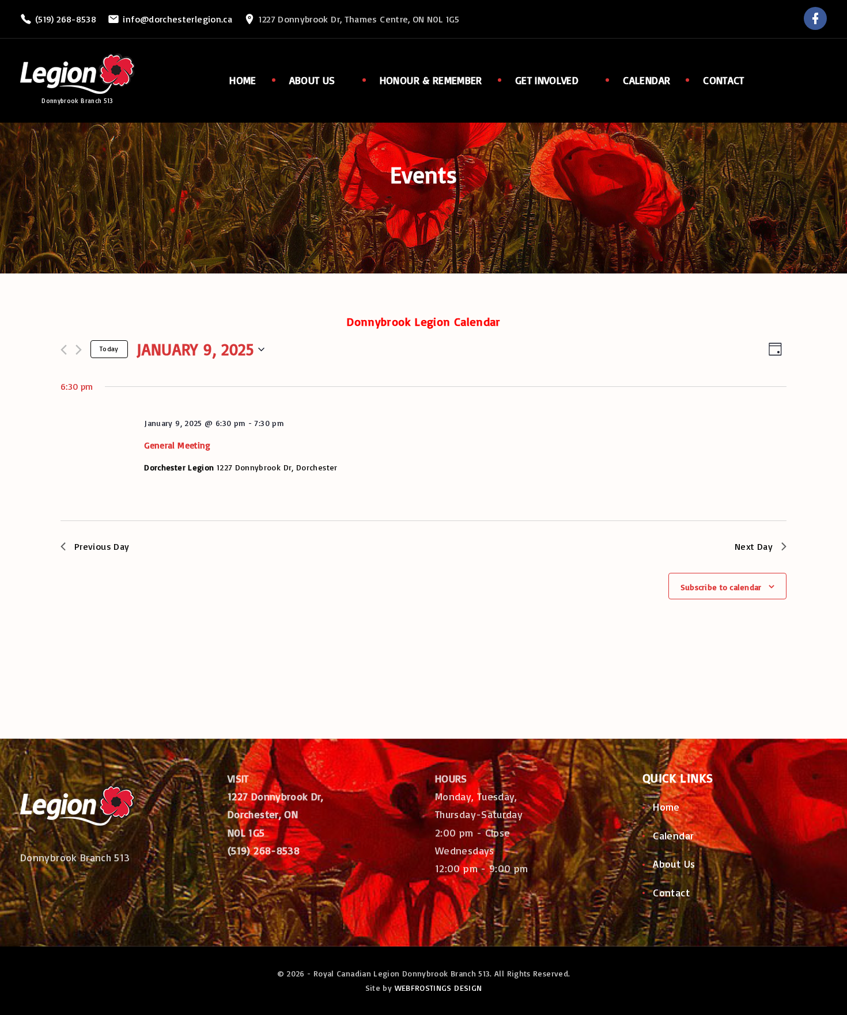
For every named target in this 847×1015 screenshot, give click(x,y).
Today (109, 348)
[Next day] (78, 349)
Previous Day (101, 546)
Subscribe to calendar (721, 587)
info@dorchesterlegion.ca (177, 19)
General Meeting (177, 445)
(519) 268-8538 (65, 19)
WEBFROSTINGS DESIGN (438, 988)
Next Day (754, 546)
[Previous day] (63, 349)
